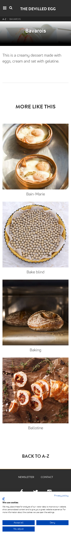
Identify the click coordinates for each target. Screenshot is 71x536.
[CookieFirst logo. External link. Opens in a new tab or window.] (3, 499)
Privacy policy (61, 496)
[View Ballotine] (35, 390)
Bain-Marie (35, 194)
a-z (4, 19)
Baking (35, 350)
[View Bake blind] (35, 234)
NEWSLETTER (26, 477)
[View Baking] (35, 312)
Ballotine (35, 428)
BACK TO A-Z (35, 457)
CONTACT (47, 477)
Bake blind (35, 272)
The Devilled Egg (38, 9)
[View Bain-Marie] (35, 156)
